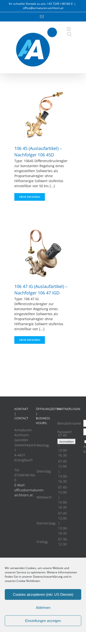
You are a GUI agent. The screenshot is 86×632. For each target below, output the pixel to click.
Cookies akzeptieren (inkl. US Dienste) (43, 594)
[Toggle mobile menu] (69, 28)
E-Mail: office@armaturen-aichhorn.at (29, 490)
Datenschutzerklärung (48, 577)
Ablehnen (43, 608)
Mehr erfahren (29, 197)
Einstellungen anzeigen (43, 621)
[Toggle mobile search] (69, 33)
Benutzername (69, 423)
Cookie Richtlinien (28, 581)
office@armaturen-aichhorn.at (43, 8)
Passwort (64, 432)
